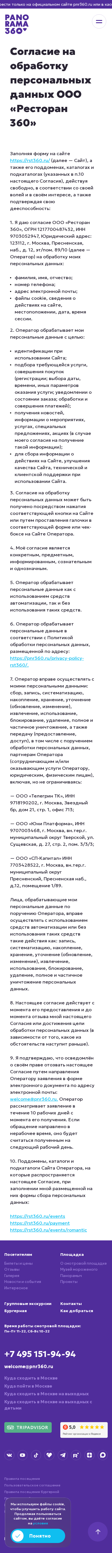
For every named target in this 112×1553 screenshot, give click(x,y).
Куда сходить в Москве (31, 1378)
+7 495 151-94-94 (40, 1354)
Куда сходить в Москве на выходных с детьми (48, 1405)
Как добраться (76, 1310)
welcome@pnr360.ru (28, 1366)
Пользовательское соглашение (32, 1485)
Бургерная (15, 1310)
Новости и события (22, 1281)
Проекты (69, 1281)
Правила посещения (22, 1478)
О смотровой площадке (83, 1263)
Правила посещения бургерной (31, 1492)
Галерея (11, 1275)
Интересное (16, 1288)
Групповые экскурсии (27, 1303)
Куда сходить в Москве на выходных (46, 1393)
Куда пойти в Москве (28, 1386)
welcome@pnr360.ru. (34, 1099)
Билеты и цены (18, 1263)
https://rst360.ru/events (37, 1216)
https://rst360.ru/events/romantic (48, 1230)
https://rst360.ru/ (30, 160)
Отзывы (12, 1269)
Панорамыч (71, 1275)
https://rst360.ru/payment (40, 1223)
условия (40, 1523)
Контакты (71, 1303)
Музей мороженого (79, 1269)
